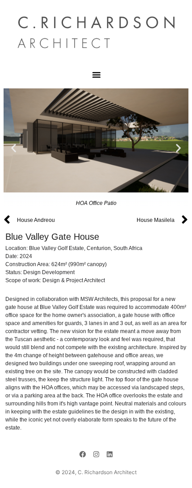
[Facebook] (82, 454)
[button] (96, 74)
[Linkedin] (109, 454)
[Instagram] (96, 454)
